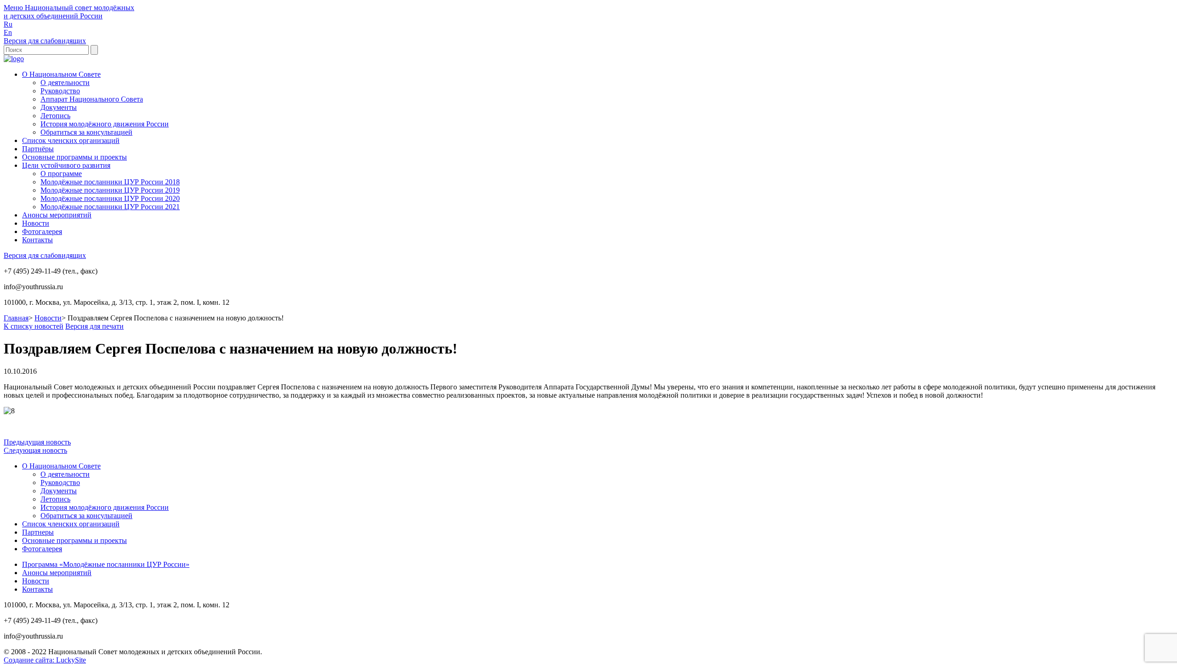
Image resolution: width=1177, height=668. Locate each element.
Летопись (55, 116)
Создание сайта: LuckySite (45, 660)
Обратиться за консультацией (86, 132)
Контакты (37, 240)
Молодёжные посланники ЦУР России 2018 (110, 182)
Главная (16, 318)
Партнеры (38, 532)
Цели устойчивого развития (66, 165)
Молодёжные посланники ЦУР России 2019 (110, 190)
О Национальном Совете (61, 74)
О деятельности (65, 82)
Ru (8, 24)
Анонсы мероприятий (56, 215)
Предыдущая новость (37, 442)
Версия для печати (94, 326)
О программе (61, 173)
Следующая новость (35, 450)
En (8, 32)
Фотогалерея (42, 231)
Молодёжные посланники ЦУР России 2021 (110, 207)
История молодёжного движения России (104, 124)
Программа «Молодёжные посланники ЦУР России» (105, 564)
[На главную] (14, 59)
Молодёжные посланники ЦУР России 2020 (110, 198)
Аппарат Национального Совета (91, 99)
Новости (35, 223)
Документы (58, 107)
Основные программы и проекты (74, 157)
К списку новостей (33, 326)
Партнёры (38, 149)
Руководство (60, 91)
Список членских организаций (71, 140)
